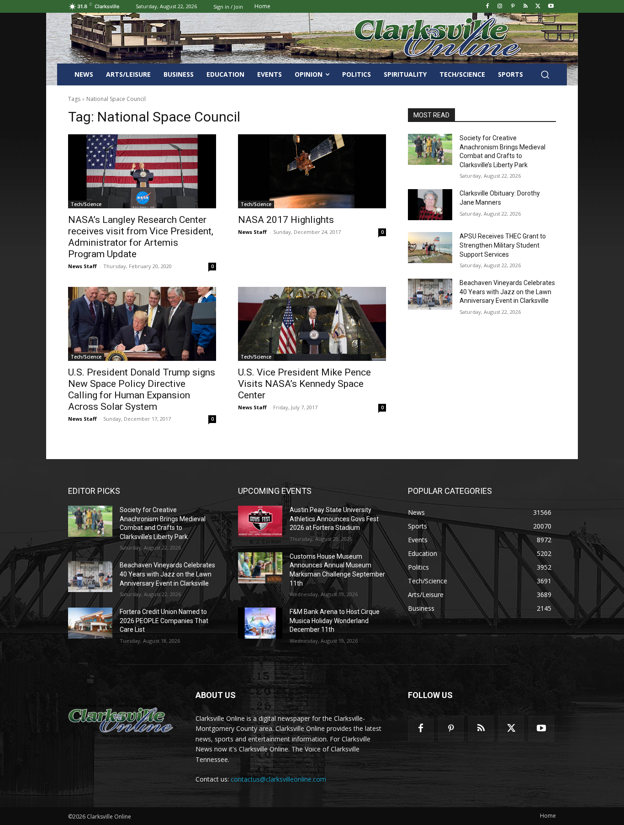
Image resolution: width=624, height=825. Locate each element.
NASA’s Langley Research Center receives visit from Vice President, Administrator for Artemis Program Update (140, 236)
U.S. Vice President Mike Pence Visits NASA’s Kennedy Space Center (304, 384)
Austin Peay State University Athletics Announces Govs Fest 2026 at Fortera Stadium (334, 518)
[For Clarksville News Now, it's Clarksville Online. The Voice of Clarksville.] (121, 720)
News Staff (82, 266)
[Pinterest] (513, 6)
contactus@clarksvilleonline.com (278, 779)
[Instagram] (500, 6)
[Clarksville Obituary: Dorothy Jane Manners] (430, 204)
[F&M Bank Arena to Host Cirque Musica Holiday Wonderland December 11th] (260, 623)
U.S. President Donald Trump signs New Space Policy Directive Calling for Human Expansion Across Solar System (141, 389)
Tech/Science (86, 204)
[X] (538, 6)
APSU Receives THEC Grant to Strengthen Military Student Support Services (503, 245)
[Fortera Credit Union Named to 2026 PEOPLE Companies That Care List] (90, 623)
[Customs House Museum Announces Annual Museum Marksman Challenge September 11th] (260, 567)
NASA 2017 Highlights (286, 219)
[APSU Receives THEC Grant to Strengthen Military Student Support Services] (430, 247)
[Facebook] (487, 6)
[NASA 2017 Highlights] (312, 171)
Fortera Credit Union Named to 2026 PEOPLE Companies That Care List (164, 620)
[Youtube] (550, 6)
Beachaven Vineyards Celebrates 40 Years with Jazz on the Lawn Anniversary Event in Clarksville (507, 291)
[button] (545, 74)
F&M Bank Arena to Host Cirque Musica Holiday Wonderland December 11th (335, 620)
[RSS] (525, 6)
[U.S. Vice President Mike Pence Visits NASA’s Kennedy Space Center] (312, 324)
